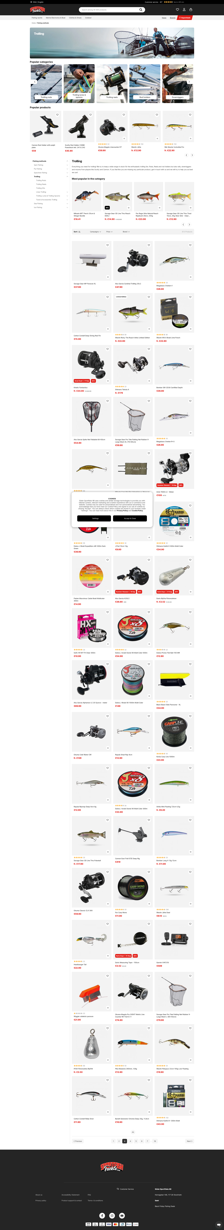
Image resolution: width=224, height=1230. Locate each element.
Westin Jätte (136, 147)
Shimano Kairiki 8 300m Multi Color (169, 546)
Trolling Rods (41, 180)
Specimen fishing (40, 173)
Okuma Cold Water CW (82, 755)
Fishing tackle (37, 18)
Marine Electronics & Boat (55, 18)
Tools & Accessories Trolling (46, 200)
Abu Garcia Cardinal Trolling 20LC (128, 284)
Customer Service (127, 1189)
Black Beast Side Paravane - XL (168, 705)
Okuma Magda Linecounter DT (110, 147)
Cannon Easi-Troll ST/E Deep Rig (127, 858)
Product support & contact (72, 1200)
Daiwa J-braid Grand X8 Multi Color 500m (131, 653)
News (164, 18)
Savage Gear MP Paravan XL (85, 284)
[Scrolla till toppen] (133, 1132)
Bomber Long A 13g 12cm (166, 860)
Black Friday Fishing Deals (165, 1206)
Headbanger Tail (80, 964)
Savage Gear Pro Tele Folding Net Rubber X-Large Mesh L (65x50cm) (173, 1015)
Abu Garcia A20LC (122, 598)
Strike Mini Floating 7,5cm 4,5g (168, 807)
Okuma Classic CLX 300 (83, 910)
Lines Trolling (41, 192)
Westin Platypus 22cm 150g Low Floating (172, 1069)
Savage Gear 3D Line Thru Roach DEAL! (117, 214)
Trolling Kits (40, 188)
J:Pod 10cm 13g (121, 546)
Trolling (37, 176)
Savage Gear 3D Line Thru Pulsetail (87, 860)
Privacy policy (40, 1200)
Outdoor (88, 18)
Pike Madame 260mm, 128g (126, 1069)
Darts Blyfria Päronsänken (166, 598)
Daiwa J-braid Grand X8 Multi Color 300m (131, 809)
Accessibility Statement (70, 1195)
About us (38, 1195)
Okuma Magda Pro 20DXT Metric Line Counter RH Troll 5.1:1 (129, 1015)
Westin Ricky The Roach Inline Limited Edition (132, 338)
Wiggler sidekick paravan (83, 1016)
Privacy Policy (122, 511)
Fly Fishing (38, 169)
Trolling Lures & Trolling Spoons (48, 196)
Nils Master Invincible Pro (174, 147)
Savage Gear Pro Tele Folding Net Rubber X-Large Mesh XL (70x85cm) (132, 441)
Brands (172, 18)
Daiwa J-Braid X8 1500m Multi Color (129, 703)
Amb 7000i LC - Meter (165, 492)
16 (155, 1141)
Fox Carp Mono (121, 912)
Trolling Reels (41, 184)
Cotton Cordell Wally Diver (84, 1119)
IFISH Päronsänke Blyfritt (83, 1069)
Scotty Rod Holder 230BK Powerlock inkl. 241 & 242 (75, 146)
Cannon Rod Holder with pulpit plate (43, 146)
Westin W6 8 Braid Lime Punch (168, 338)
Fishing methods (43, 23)
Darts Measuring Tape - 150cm (127, 962)
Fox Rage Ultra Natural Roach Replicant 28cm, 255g (147, 214)
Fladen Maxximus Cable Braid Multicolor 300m (89, 599)
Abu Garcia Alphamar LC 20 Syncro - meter (90, 703)
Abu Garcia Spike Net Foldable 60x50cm (89, 439)
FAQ (89, 1195)
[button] (176, 2)
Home (34, 23)
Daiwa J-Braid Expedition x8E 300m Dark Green (90, 547)
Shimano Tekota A (122, 389)
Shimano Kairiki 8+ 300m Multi (168, 1121)
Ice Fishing (38, 207)
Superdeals (185, 18)
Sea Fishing (38, 203)
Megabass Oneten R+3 (165, 441)
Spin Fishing (38, 165)
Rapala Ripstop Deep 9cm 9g (85, 807)
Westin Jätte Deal (163, 912)
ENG (38, 2)
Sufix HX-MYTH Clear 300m (84, 653)
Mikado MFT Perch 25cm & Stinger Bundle (84, 214)
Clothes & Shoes (75, 18)
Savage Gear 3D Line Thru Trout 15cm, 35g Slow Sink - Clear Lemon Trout (179, 214)
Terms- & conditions (95, 1200)
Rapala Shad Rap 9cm (123, 755)
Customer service (151, 2)
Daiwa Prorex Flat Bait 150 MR (168, 653)
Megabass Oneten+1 (164, 286)
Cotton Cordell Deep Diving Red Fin (87, 336)
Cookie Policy (137, 511)
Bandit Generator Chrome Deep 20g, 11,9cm (132, 1119)
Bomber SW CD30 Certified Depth (169, 388)
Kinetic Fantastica (80, 388)
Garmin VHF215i (162, 962)
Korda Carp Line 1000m (165, 757)
